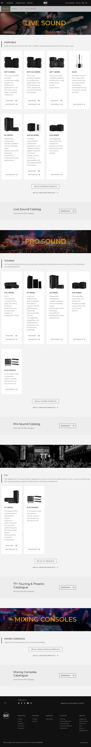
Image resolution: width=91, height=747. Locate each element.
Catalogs (34, 719)
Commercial (21, 726)
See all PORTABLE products (45, 186)
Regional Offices (83, 721)
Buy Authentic (64, 728)
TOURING (14, 8)
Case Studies (49, 719)
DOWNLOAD (65, 211)
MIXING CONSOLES (30, 8)
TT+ (21, 8)
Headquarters (83, 719)
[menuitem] (20, 3)
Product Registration (65, 721)
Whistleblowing (83, 730)
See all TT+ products (45, 561)
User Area (62, 719)
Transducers (21, 728)
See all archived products (44, 192)
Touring (20, 721)
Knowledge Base (64, 723)
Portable (20, 719)
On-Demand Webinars (66, 726)
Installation (21, 723)
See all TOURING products (45, 401)
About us (81, 728)
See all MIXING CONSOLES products (45, 649)
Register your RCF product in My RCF (72, 703)
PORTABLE (5, 8)
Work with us (82, 723)
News (80, 726)
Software (34, 721)
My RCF (78, 3)
